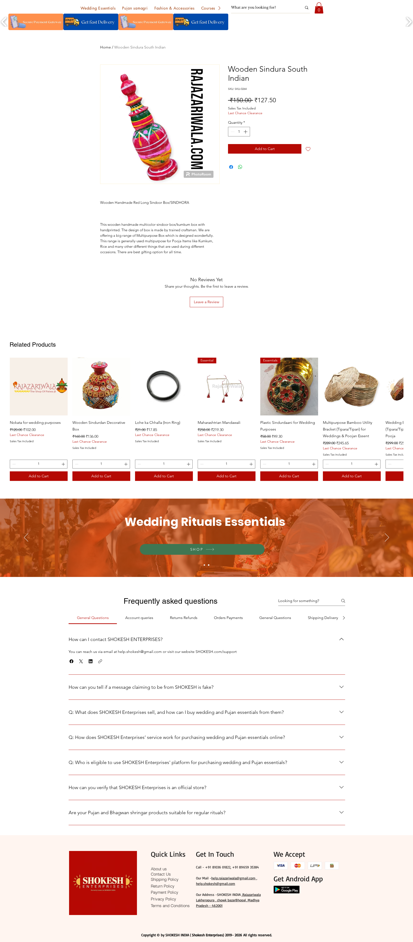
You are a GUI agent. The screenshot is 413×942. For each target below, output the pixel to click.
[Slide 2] (208, 565)
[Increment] (246, 131)
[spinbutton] (239, 131)
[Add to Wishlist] (308, 149)
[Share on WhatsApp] (240, 167)
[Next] (387, 537)
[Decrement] (232, 131)
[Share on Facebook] (231, 167)
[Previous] (26, 537)
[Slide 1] (204, 565)
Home (105, 47)
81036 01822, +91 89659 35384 (235, 867)
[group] (206, 419)
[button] (98, 8)
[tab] (93, 618)
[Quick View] (39, 386)
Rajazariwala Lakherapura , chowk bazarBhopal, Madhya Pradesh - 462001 (228, 900)
